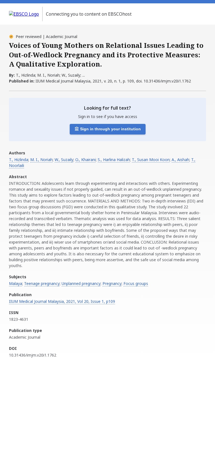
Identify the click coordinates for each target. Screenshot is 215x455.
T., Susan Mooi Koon (151, 159)
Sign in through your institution (110, 129)
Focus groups (135, 283)
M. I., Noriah (41, 159)
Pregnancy (111, 283)
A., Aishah (180, 159)
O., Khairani (85, 159)
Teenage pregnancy (42, 283)
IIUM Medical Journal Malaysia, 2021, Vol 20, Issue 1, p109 (62, 301)
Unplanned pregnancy (81, 283)
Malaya (15, 283)
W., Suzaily (64, 159)
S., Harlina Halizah (114, 159)
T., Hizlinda (18, 159)
